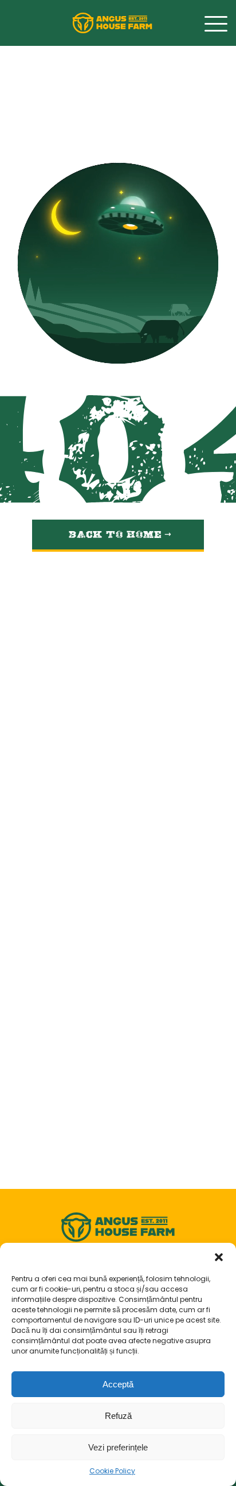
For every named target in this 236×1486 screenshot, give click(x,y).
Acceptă (118, 1384)
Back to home (117, 531)
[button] (219, 1257)
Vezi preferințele (118, 1447)
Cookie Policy (112, 1471)
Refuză (118, 1416)
